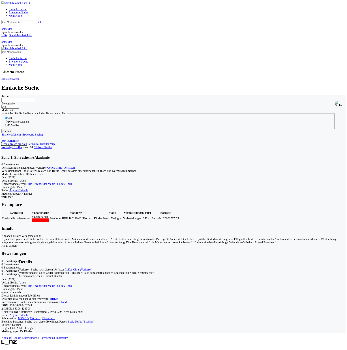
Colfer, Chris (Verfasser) (61, 167)
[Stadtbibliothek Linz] (14, 3)
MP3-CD (23, 318)
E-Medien (14, 125)
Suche (4, 96)
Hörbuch (35, 318)
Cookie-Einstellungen (25, 337)
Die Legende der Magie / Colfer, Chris (50, 183)
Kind (64, 302)
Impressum (61, 337)
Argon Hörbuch (18, 190)
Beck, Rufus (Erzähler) (81, 321)
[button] (340, 104)
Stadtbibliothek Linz (20, 35)
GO (39, 21)
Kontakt (6, 337)
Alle (10, 118)
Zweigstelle (8, 103)
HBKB (54, 298)
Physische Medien (18, 121)
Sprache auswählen (12, 32)
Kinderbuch (48, 318)
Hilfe (4, 35)
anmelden (6, 28)
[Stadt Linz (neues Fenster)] (9, 343)
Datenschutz (46, 337)
